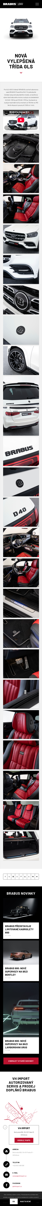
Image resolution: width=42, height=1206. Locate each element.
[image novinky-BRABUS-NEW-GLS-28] (21, 786)
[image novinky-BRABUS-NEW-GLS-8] (21, 179)
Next (38, 28)
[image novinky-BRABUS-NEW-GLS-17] (21, 452)
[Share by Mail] (37, 876)
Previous (4, 28)
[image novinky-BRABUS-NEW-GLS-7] (21, 149)
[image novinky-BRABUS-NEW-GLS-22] (21, 604)
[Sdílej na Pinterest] (21, 876)
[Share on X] (13, 876)
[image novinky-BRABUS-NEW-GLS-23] (21, 634)
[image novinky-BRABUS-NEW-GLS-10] (21, 240)
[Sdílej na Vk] (33, 876)
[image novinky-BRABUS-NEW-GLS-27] (21, 755)
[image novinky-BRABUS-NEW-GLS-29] (21, 816)
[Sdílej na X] (9, 876)
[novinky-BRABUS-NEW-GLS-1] (40, 45)
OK (14, 1201)
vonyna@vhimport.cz (19, 1176)
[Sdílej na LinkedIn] (25, 876)
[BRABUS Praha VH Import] (17, 4)
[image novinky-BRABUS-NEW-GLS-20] (21, 543)
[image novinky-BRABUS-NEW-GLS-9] (21, 209)
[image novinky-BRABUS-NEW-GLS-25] (21, 695)
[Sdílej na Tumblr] (29, 876)
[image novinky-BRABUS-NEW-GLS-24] (21, 664)
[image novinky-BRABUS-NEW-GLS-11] (21, 270)
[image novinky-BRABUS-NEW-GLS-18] (21, 482)
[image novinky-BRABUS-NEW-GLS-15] (21, 391)
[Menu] (36, 4)
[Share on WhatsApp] (17, 876)
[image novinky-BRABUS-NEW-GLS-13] (21, 331)
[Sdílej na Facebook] (5, 876)
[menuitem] (36, 4)
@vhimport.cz (17, 1186)
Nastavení (25, 1201)
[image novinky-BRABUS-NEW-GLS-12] (21, 300)
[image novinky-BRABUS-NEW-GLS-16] (21, 422)
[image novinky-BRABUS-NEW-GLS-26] (21, 725)
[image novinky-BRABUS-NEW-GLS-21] (21, 573)
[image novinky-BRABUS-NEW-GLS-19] (21, 513)
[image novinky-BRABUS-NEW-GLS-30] (21, 846)
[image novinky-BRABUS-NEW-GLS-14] (21, 361)
